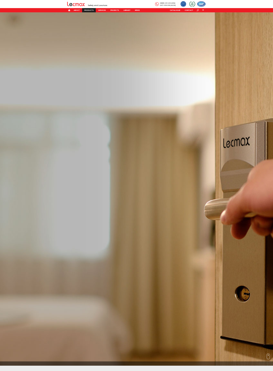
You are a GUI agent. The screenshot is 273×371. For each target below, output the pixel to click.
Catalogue (175, 10)
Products (89, 10)
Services (102, 10)
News (137, 10)
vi (203, 10)
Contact (189, 10)
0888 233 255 (165, 3)
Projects (114, 10)
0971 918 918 (165, 5)
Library (126, 10)
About (77, 10)
